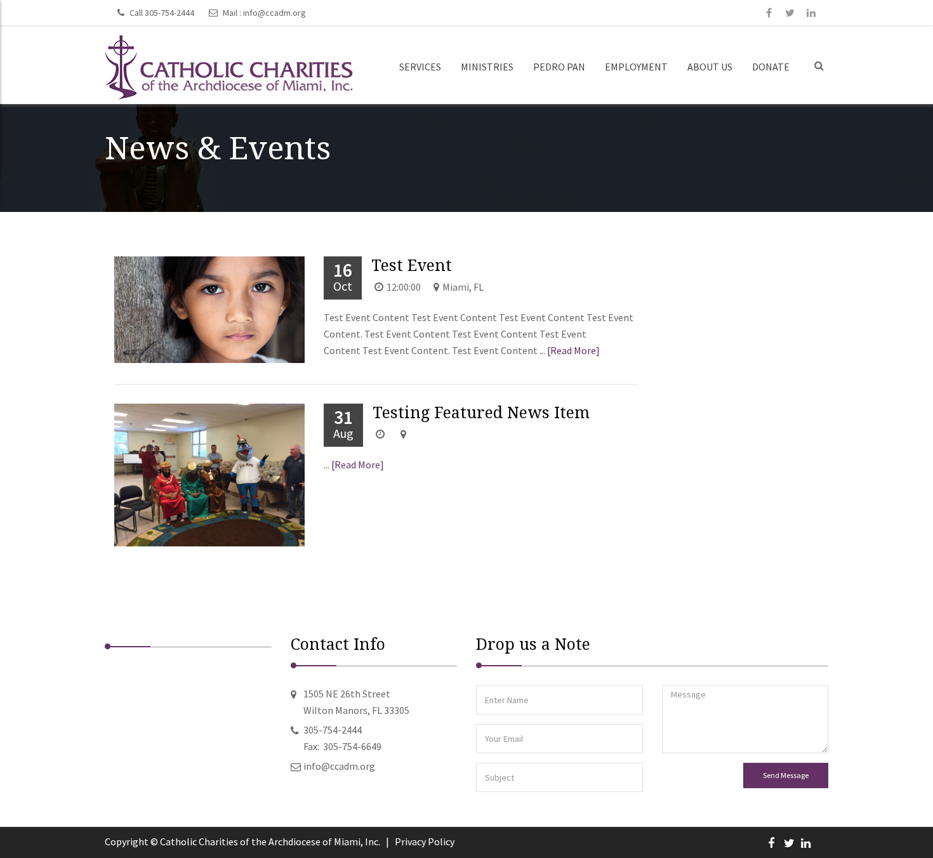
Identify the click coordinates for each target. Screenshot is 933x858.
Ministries (487, 66)
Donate (771, 66)
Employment (636, 66)
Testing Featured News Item (481, 413)
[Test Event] (185, 310)
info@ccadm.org (274, 12)
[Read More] (573, 350)
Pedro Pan (559, 66)
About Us (709, 66)
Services (420, 66)
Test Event (411, 265)
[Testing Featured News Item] (185, 475)
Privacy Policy (424, 841)
